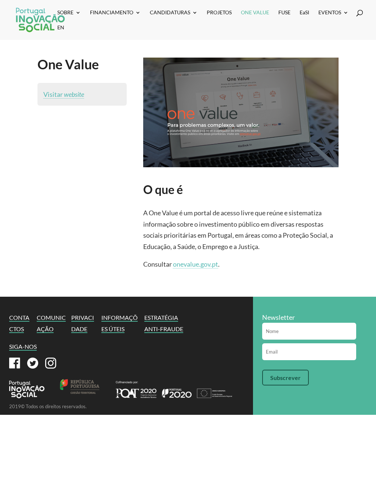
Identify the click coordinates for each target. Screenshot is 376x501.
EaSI (304, 12)
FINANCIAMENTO (111, 12)
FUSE (284, 12)
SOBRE (65, 12)
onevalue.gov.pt (195, 264)
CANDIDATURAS (170, 12)
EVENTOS (329, 12)
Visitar (63, 94)
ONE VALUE (255, 12)
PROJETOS (219, 12)
